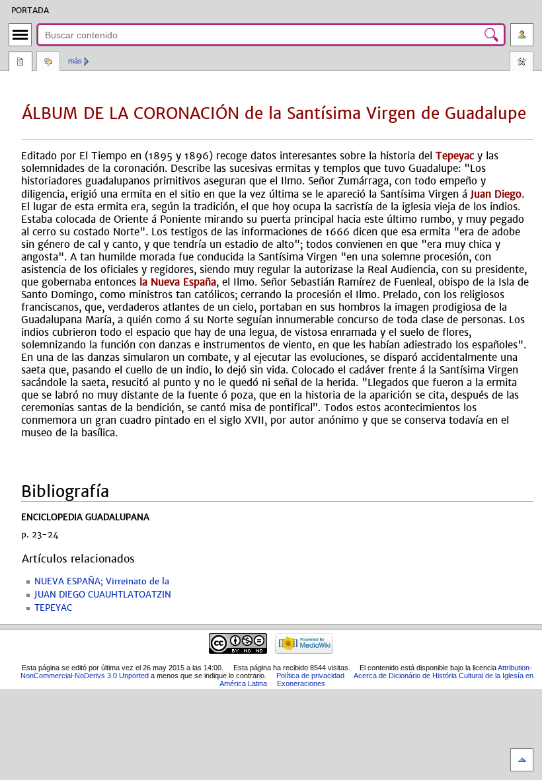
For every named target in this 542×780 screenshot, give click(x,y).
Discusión (48, 62)
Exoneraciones (301, 683)
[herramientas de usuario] (521, 34)
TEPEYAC (53, 608)
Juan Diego (496, 194)
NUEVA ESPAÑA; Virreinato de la (101, 581)
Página (20, 62)
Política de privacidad (310, 676)
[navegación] (20, 34)
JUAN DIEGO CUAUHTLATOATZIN (102, 595)
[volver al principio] (521, 759)
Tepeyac (455, 155)
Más (75, 61)
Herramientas (521, 62)
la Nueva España (177, 282)
